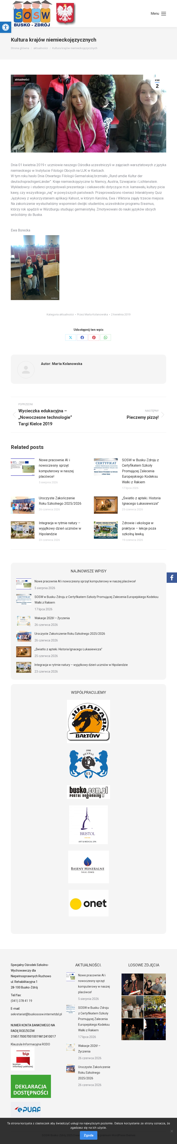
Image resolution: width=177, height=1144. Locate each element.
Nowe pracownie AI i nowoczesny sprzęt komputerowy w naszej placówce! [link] (56, 468)
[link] (5, 27)
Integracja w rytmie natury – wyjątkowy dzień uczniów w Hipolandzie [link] (60, 528)
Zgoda (88, 1135)
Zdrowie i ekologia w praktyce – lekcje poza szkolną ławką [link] (139, 528)
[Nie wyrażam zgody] (171, 1131)
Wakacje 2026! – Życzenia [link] (52, 618)
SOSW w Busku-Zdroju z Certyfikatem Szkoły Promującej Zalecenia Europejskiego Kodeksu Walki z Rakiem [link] (140, 471)
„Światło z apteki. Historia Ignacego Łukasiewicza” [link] (141, 501)
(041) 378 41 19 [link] (21, 1001)
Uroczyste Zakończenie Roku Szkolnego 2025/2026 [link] (60, 501)
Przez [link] (92, 314)
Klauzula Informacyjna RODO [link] (30, 1044)
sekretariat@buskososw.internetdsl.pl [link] (36, 1014)
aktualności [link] (22, 79)
